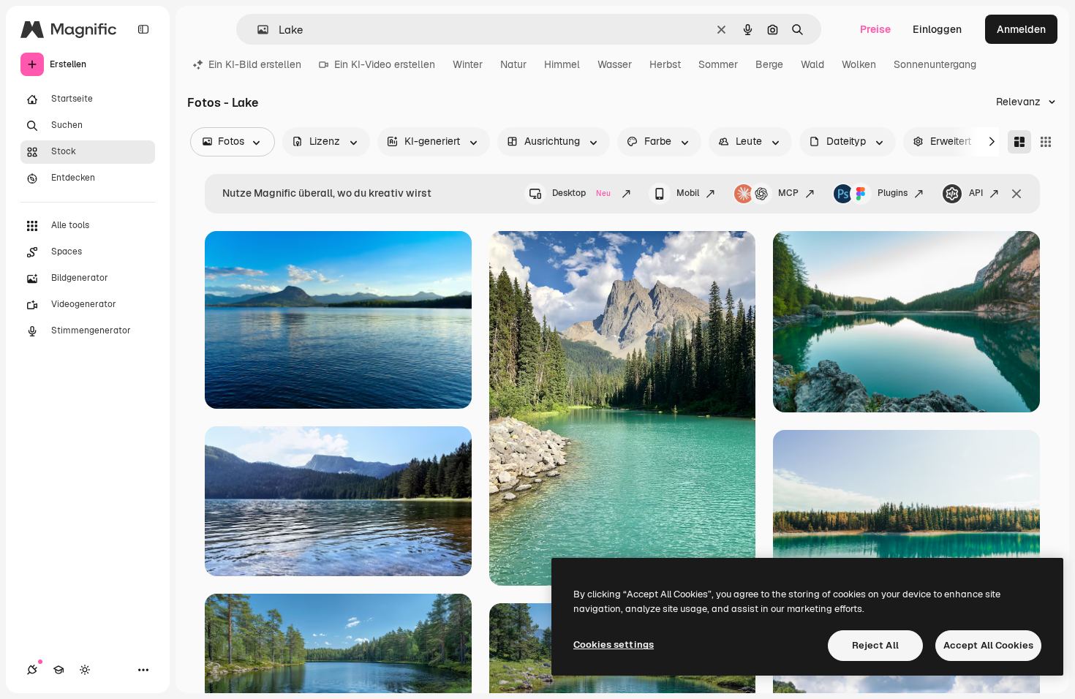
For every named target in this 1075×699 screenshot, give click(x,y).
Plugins (893, 193)
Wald (812, 64)
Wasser (614, 64)
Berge (769, 64)
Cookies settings (613, 644)
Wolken (859, 64)
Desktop (581, 193)
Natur (513, 64)
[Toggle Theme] (85, 669)
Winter (468, 64)
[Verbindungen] (32, 669)
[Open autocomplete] (257, 29)
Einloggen (937, 29)
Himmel (562, 64)
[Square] (1045, 142)
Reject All (875, 645)
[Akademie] (58, 669)
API (976, 193)
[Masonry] (1019, 142)
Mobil (687, 193)
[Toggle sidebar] (143, 29)
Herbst (665, 64)
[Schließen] (1016, 194)
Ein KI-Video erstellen (384, 64)
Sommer (718, 64)
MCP (788, 193)
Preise (875, 29)
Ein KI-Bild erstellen (254, 64)
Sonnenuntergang (935, 64)
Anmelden (1021, 29)
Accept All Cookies (988, 645)
